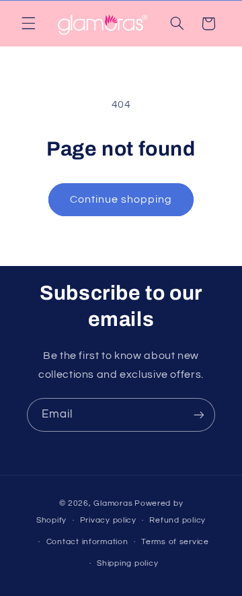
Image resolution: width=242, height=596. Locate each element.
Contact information (87, 541)
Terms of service (175, 541)
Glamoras (112, 503)
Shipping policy (127, 563)
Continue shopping (121, 199)
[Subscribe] (199, 414)
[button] (28, 23)
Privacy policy (108, 520)
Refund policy (177, 520)
